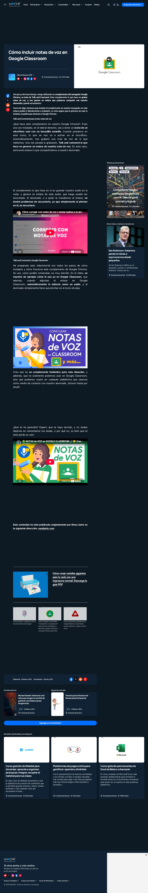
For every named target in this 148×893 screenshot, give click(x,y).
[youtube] (18, 78)
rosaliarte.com (46, 528)
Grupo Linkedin (62, 881)
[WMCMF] (20, 875)
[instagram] (25, 78)
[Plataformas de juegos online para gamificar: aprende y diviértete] (74, 750)
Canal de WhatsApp (46, 881)
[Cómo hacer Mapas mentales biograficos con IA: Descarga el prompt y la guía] (125, 191)
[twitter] (21, 78)
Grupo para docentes (132, 4)
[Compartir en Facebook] (7, 95)
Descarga (113, 168)
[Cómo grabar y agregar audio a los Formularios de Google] (24, 613)
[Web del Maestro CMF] (12, 77)
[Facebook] (16, 875)
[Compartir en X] (7, 100)
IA (121, 168)
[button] (5, 4)
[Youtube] (5, 875)
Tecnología (124, 172)
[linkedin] (28, 78)
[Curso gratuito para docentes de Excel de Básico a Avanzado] (121, 750)
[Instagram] (13, 875)
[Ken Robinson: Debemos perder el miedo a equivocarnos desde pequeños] (125, 236)
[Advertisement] (74, 25)
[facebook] (31, 78)
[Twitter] (9, 875)
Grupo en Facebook (28, 881)
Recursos (113, 172)
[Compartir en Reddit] (7, 105)
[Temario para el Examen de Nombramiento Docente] (57, 704)
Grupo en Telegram (10, 881)
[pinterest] (34, 78)
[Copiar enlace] (7, 109)
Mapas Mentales (131, 168)
